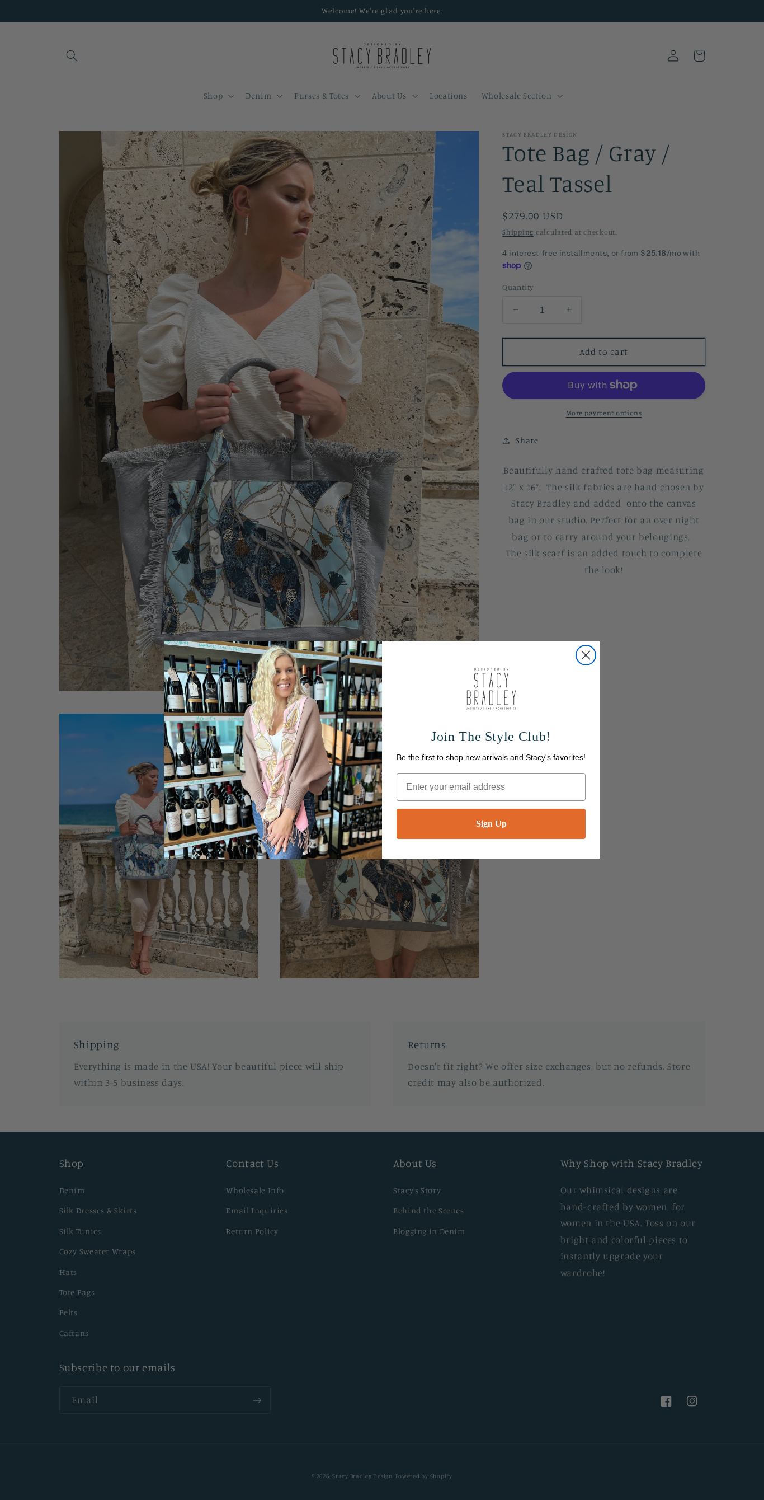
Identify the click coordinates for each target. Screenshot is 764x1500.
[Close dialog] (586, 655)
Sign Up (491, 823)
